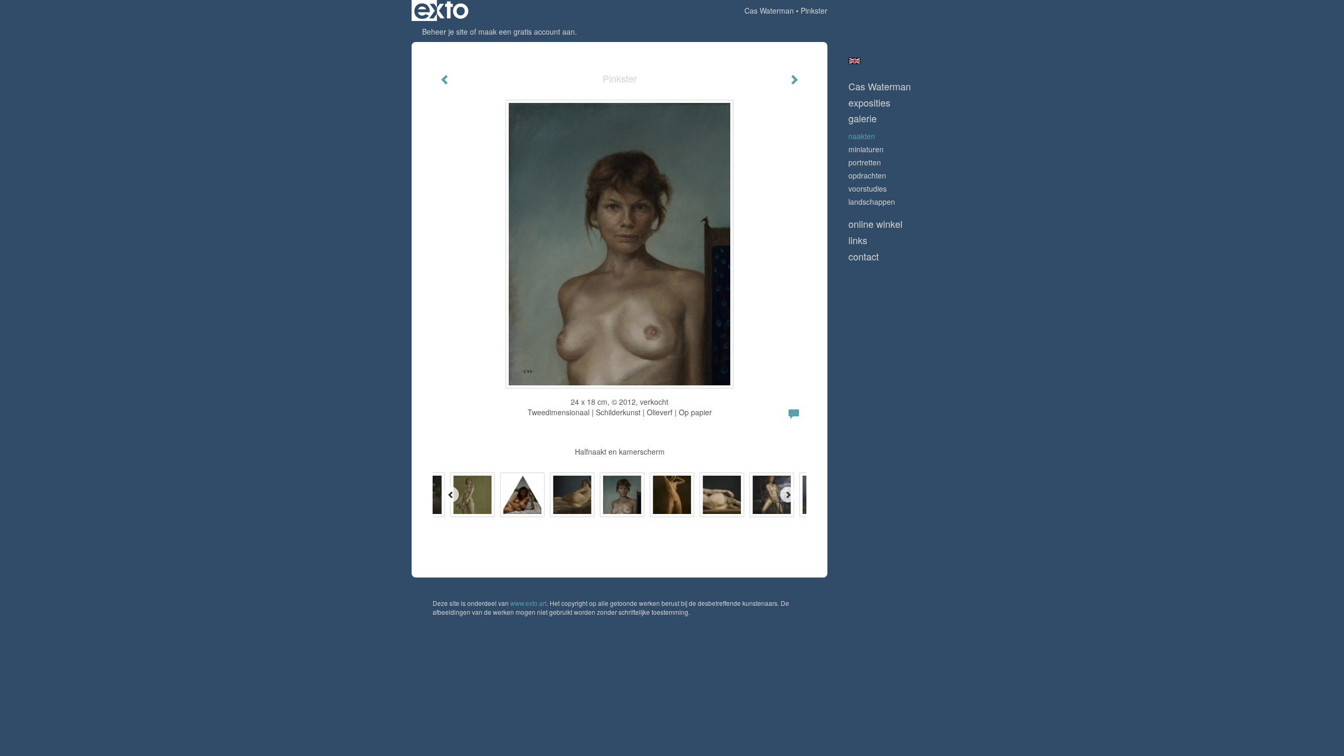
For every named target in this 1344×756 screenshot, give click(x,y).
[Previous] (451, 494)
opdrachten (867, 175)
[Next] (788, 494)
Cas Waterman (769, 10)
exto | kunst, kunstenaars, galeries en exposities (441, 10)
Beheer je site (445, 31)
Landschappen (871, 201)
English (854, 61)
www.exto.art (528, 602)
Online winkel (875, 223)
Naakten (861, 136)
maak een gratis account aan (526, 31)
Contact (863, 256)
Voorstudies (867, 188)
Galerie (862, 118)
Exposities (869, 102)
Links (857, 240)
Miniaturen (866, 149)
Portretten (864, 162)
